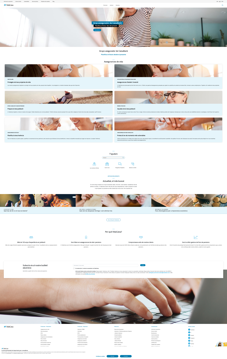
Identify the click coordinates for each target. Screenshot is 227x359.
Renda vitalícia (43, 334)
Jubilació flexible (117, 340)
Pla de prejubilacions (82, 334)
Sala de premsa (35, 1)
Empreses (118, 5)
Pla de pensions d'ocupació (83, 336)
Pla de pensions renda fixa (46, 342)
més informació (8, 353)
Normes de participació (155, 340)
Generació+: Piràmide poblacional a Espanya (123, 331)
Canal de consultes (155, 336)
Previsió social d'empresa (82, 342)
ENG (222, 1)
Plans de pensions (44, 331)
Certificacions (154, 342)
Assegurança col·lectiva (82, 340)
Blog (53, 1)
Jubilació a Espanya (118, 333)
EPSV (42, 333)
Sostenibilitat (26, 1)
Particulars (105, 5)
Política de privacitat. (90, 274)
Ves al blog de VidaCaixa (113, 219)
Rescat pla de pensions (118, 329)
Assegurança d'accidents (82, 344)
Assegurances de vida (45, 329)
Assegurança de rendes (82, 338)
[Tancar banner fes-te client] (226, 343)
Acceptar (126, 356)
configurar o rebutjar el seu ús (18, 353)
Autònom (111, 5)
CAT (220, 1)
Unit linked (80, 331)
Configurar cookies (100, 356)
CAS (217, 1)
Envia (143, 265)
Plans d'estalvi (43, 338)
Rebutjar (112, 356)
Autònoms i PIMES (81, 329)
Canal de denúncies (155, 334)
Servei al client (18, 1)
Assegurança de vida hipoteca (46, 336)
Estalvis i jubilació (117, 344)
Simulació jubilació (117, 334)
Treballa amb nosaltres (45, 1)
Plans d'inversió (44, 340)
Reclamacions (154, 333)
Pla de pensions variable (45, 344)
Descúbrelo (97, 30)
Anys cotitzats (117, 338)
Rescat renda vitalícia (118, 342)
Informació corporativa (8, 1)
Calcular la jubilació (118, 336)
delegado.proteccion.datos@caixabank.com (159, 272)
